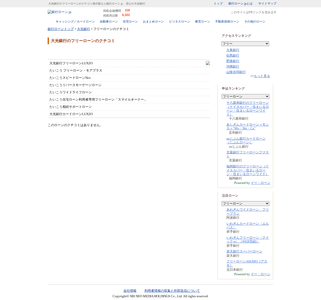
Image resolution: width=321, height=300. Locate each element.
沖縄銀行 (232, 66)
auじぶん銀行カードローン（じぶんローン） (246, 140)
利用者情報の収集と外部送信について (172, 290)
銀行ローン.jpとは (240, 3)
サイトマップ (267, 3)
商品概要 (62, 51)
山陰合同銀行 (236, 72)
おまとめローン (153, 21)
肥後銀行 (232, 61)
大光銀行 (83, 29)
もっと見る (262, 76)
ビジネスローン (179, 21)
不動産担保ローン (227, 21)
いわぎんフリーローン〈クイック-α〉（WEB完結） (247, 239)
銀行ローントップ (61, 29)
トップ (218, 3)
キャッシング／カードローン (75, 21)
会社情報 (129, 290)
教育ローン (202, 21)
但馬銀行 (232, 55)
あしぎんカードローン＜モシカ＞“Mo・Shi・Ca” (247, 126)
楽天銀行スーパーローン (244, 251)
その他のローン (254, 21)
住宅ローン (130, 21)
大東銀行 (232, 50)
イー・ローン (260, 183)
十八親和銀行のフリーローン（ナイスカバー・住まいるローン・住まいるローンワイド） (247, 108)
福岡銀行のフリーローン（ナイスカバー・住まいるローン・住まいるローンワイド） (247, 170)
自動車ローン (109, 21)
